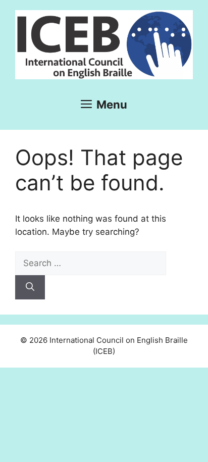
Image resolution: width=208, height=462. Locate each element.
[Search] (30, 287)
